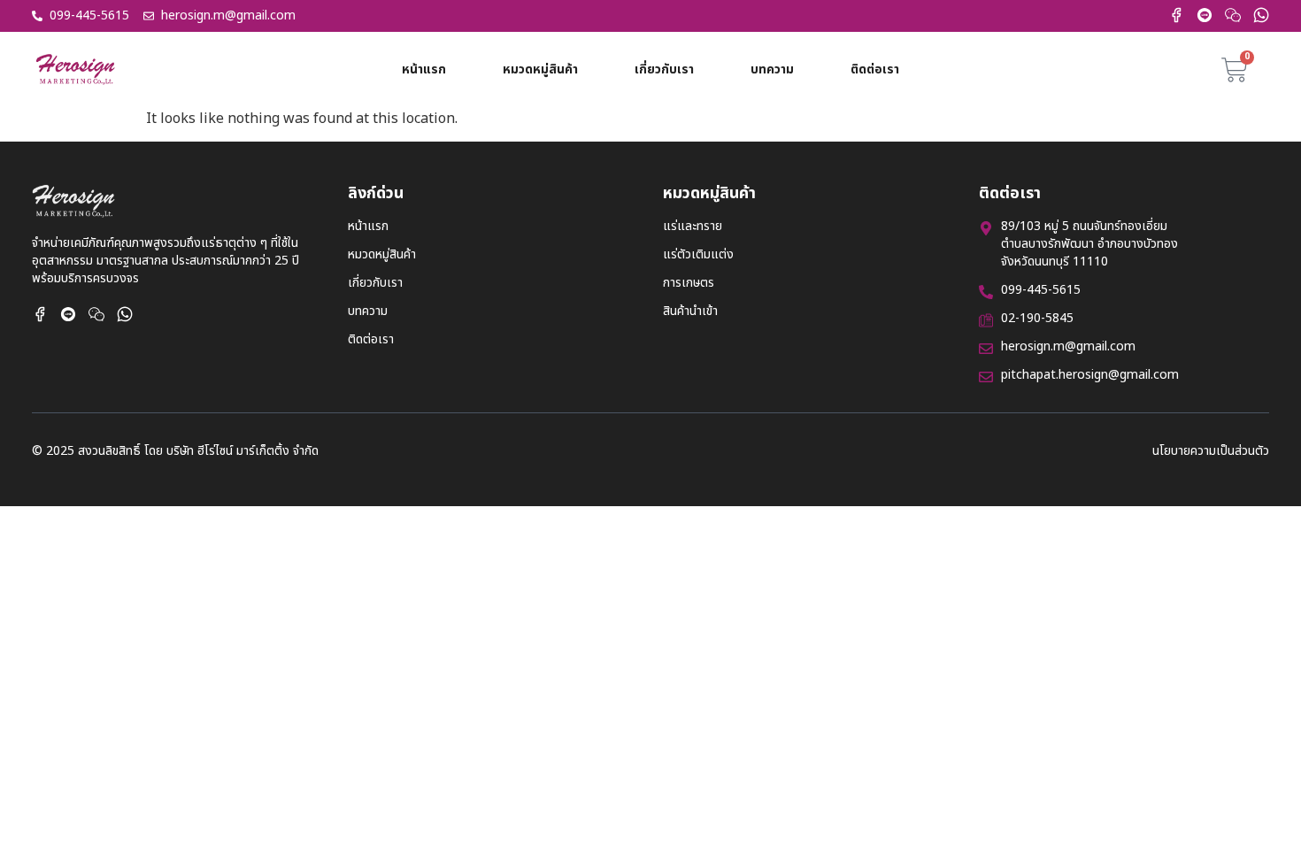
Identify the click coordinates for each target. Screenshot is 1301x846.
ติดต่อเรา (875, 69)
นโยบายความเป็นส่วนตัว (1210, 451)
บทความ (772, 69)
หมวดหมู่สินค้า (540, 69)
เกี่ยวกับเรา (664, 69)
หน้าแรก (424, 69)
